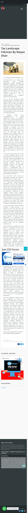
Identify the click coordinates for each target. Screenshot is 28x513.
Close (25, 248)
